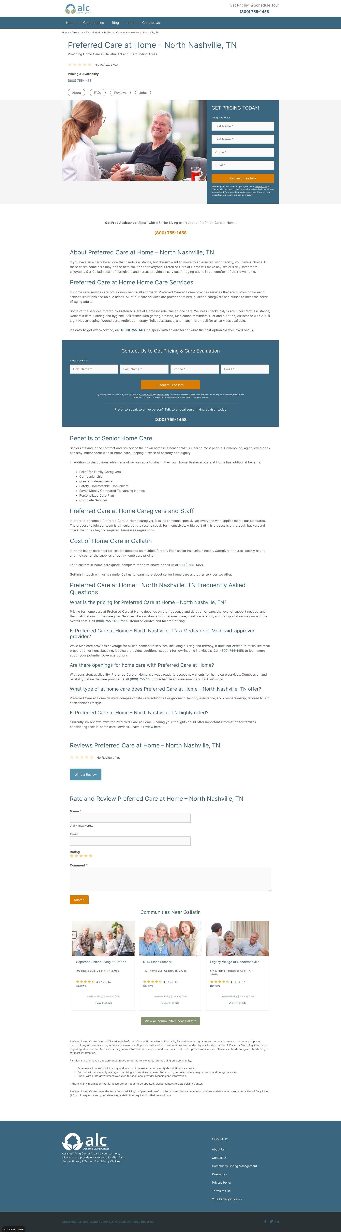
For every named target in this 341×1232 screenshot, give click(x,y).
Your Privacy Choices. (107, 1161)
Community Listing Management (234, 1166)
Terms (88, 1161)
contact (169, 1083)
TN (87, 32)
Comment (79, 865)
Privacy (76, 1161)
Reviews (120, 93)
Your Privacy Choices (227, 1199)
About (76, 93)
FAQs (97, 93)
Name (75, 811)
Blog (115, 23)
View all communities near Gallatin (170, 1021)
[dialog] (13, 1229)
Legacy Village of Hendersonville (234, 962)
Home (70, 23)
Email (74, 834)
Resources (219, 1174)
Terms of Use (261, 186)
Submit (79, 900)
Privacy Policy (218, 189)
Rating (75, 852)
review (148, 727)
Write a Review (86, 774)
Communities (93, 23)
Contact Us (151, 23)
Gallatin (96, 32)
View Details (103, 1003)
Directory (77, 32)
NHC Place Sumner (157, 962)
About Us (218, 1149)
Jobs (130, 23)
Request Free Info (243, 178)
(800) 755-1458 (80, 81)
